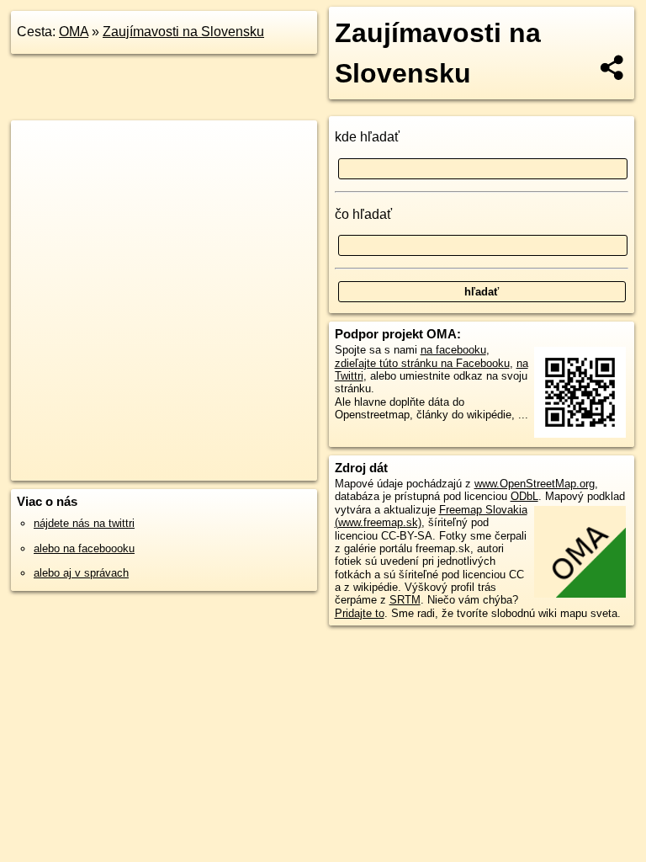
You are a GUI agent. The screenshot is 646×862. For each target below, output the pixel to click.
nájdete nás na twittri (84, 523)
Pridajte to (359, 613)
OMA (73, 31)
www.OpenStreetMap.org (534, 483)
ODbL (524, 496)
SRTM (405, 599)
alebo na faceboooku (84, 548)
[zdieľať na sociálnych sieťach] (612, 67)
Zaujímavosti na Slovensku (183, 31)
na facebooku (453, 349)
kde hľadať (367, 137)
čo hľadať (363, 214)
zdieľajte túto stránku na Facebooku (422, 363)
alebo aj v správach (81, 573)
